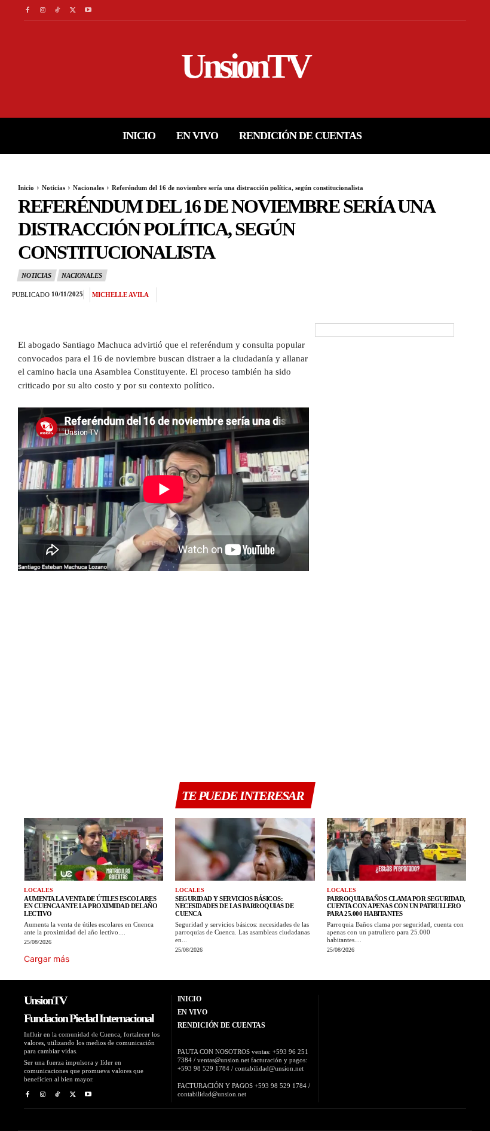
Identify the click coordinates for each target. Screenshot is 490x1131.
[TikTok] (57, 10)
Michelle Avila (120, 294)
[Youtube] (88, 10)
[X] (72, 10)
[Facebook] (27, 10)
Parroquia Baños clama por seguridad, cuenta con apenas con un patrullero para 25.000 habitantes (396, 906)
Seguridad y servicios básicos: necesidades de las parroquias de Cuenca (234, 906)
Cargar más (46, 959)
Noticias (53, 187)
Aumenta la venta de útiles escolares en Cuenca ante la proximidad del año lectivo (90, 906)
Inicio (26, 187)
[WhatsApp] (448, 295)
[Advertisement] (163, 677)
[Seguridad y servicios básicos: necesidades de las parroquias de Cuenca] (244, 849)
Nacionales (88, 187)
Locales (38, 890)
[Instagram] (42, 10)
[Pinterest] (421, 295)
